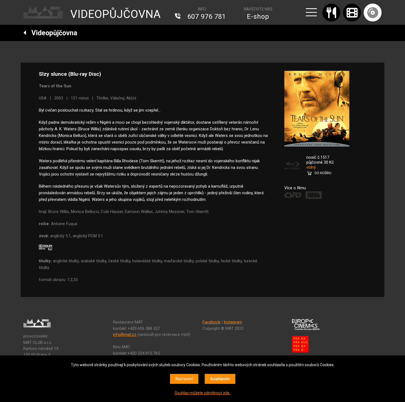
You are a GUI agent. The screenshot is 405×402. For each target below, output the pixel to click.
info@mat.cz (124, 334)
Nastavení (184, 379)
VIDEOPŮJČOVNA (115, 14)
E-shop (258, 16)
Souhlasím (220, 379)
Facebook (211, 322)
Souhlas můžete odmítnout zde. (202, 393)
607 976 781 (206, 16)
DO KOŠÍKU (323, 173)
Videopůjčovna (51, 33)
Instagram (233, 322)
